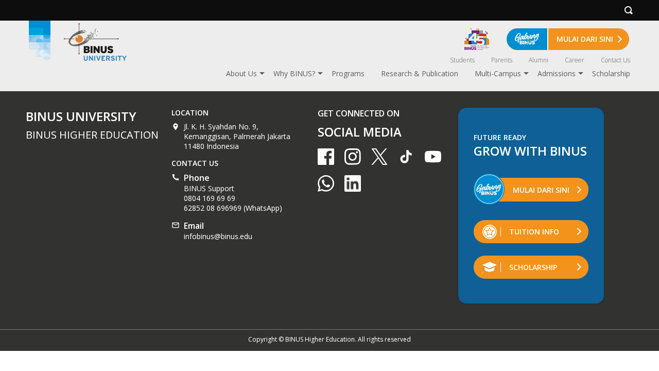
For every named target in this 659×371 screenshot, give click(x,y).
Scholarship (611, 73)
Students (462, 60)
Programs (348, 73)
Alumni (538, 60)
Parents (501, 60)
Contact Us (615, 60)
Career (574, 60)
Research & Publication (419, 73)
